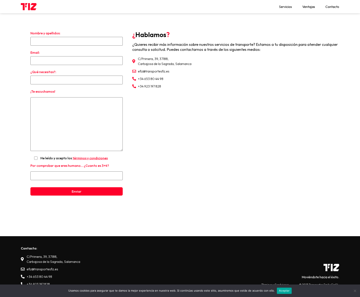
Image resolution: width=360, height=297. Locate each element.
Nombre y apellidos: (45, 33)
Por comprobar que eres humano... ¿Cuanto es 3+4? (69, 165)
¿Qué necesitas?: (43, 72)
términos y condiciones (90, 158)
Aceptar (284, 290)
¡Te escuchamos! (42, 91)
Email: (35, 52)
